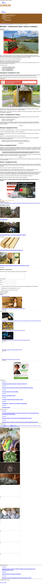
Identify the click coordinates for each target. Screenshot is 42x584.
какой (23, 425)
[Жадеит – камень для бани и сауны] (10, 552)
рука (17, 426)
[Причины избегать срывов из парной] (10, 507)
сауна (19, 426)
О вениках (4, 16)
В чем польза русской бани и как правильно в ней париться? (13, 308)
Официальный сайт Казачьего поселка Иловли (11, 359)
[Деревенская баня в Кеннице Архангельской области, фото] (10, 263)
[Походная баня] (10, 217)
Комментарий (3, 278)
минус (3, 200)
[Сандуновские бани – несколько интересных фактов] (10, 232)
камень (25, 425)
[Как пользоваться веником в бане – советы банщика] (10, 461)
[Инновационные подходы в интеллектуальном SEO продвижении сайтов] (7, 339)
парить (35, 425)
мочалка (33, 425)
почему (8, 426)
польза (4, 426)
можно (30, 425)
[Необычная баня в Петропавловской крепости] (10, 248)
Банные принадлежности (8, 15)
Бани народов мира (6, 17)
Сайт (1, 284)
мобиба (6, 200)
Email (1, 282)
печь (40, 425)
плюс (13, 200)
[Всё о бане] (6, 9)
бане (0, 425)
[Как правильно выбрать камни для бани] (10, 518)
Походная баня (3, 219)
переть (38, 425)
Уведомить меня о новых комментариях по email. (10, 288)
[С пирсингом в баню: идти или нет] (10, 473)
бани (2, 425)
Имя (1, 280)
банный (8, 425)
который (27, 425)
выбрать (18, 425)
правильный (12, 426)
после (6, 426)
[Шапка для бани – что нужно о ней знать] (10, 450)
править (15, 426)
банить (5, 425)
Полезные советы (7, 19)
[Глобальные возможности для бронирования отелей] (7, 348)
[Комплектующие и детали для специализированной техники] (7, 329)
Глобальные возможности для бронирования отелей (12, 349)
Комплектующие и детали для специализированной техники (13, 330)
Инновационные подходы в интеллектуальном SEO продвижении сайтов (16, 340)
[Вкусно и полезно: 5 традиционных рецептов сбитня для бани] (10, 530)
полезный (1, 426)
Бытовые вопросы (7, 20)
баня (1, 200)
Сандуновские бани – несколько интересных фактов (13, 234)
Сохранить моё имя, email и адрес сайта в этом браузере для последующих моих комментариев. (19, 286)
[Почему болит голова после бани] (10, 564)
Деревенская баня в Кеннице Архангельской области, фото (14, 265)
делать (21, 425)
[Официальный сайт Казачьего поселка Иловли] (7, 358)
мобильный (10, 200)
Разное (3, 18)
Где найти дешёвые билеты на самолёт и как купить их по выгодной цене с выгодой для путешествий (21, 320)
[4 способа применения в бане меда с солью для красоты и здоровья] (10, 541)
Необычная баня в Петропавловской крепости (11, 250)
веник (15, 425)
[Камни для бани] (10, 484)
